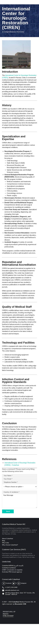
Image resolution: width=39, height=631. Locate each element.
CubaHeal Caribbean (9, 568)
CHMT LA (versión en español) (12, 570)
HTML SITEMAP (8, 616)
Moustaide (18, 604)
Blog (3, 540)
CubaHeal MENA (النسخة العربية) (12, 565)
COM (24, 604)
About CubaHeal (7, 538)
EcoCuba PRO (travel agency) (12, 572)
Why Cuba (5, 542)
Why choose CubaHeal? (10, 545)
